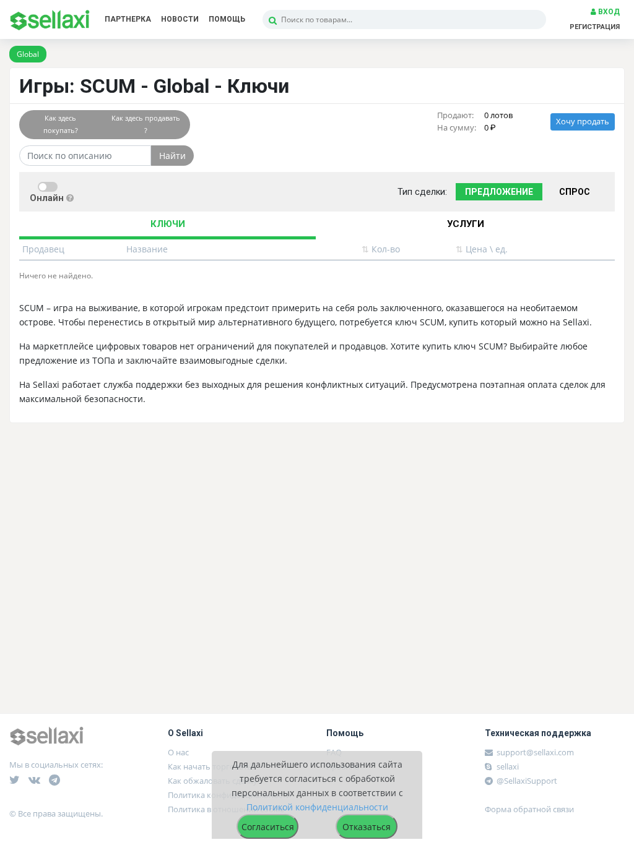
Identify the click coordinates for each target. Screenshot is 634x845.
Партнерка (128, 19)
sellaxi (507, 766)
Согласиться (267, 827)
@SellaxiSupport (526, 780)
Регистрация (595, 27)
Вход (608, 11)
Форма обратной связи (529, 809)
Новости (180, 19)
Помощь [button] (227, 19)
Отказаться (366, 827)
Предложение (499, 192)
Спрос (574, 192)
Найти (172, 155)
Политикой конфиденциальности (317, 807)
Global (28, 54)
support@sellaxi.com (535, 752)
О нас (178, 752)
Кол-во (381, 249)
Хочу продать (582, 121)
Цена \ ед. (482, 249)
